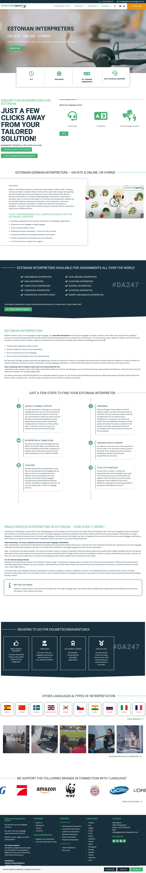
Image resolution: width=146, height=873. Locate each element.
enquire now (15, 48)
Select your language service (71, 105)
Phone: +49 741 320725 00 (121, 827)
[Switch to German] (120, 6)
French (138, 712)
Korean (65, 712)
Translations (65, 844)
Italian (124, 712)
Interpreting (65, 822)
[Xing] (117, 840)
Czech (80, 712)
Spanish (7, 712)
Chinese (22, 712)
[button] (115, 6)
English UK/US (51, 712)
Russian (109, 712)
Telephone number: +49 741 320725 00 (17, 149)
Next (64, 134)
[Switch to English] (124, 6)
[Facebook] (120, 840)
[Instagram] (124, 840)
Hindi (95, 712)
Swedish (36, 712)
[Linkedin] (113, 840)
